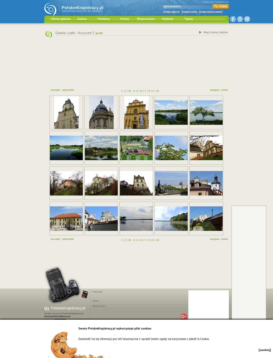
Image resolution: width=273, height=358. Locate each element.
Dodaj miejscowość (211, 11)
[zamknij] (265, 350)
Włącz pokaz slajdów (215, 32)
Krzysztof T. (86, 33)
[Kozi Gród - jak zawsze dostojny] (206, 218)
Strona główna (60, 18)
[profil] (99, 33)
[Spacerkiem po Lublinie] (206, 148)
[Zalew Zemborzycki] (171, 112)
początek (55, 90)
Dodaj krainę (189, 11)
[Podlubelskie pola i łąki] (171, 148)
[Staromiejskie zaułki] (206, 183)
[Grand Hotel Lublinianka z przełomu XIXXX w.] (101, 112)
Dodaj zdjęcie (171, 11)
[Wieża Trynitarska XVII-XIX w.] (66, 112)
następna (214, 90)
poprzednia (68, 90)
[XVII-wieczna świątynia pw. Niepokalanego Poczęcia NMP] (136, 112)
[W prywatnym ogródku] (136, 148)
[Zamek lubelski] (171, 183)
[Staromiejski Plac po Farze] (66, 218)
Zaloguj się (208, 2)
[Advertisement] (136, 64)
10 (157, 91)
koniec (224, 90)
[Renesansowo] (101, 218)
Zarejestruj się (222, 2)
